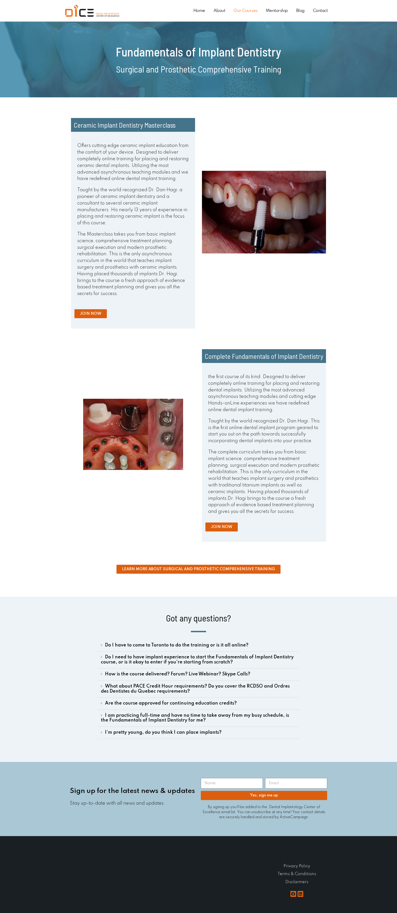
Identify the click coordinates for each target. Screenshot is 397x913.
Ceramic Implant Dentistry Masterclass (125, 125)
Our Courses (245, 10)
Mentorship (277, 10)
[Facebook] (293, 894)
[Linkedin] (300, 894)
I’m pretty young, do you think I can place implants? (163, 732)
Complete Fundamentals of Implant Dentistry (264, 356)
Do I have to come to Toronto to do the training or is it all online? (176, 645)
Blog (300, 10)
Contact (320, 10)
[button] (198, 646)
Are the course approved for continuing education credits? (171, 703)
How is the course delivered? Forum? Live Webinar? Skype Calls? (177, 674)
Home (199, 10)
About (219, 10)
